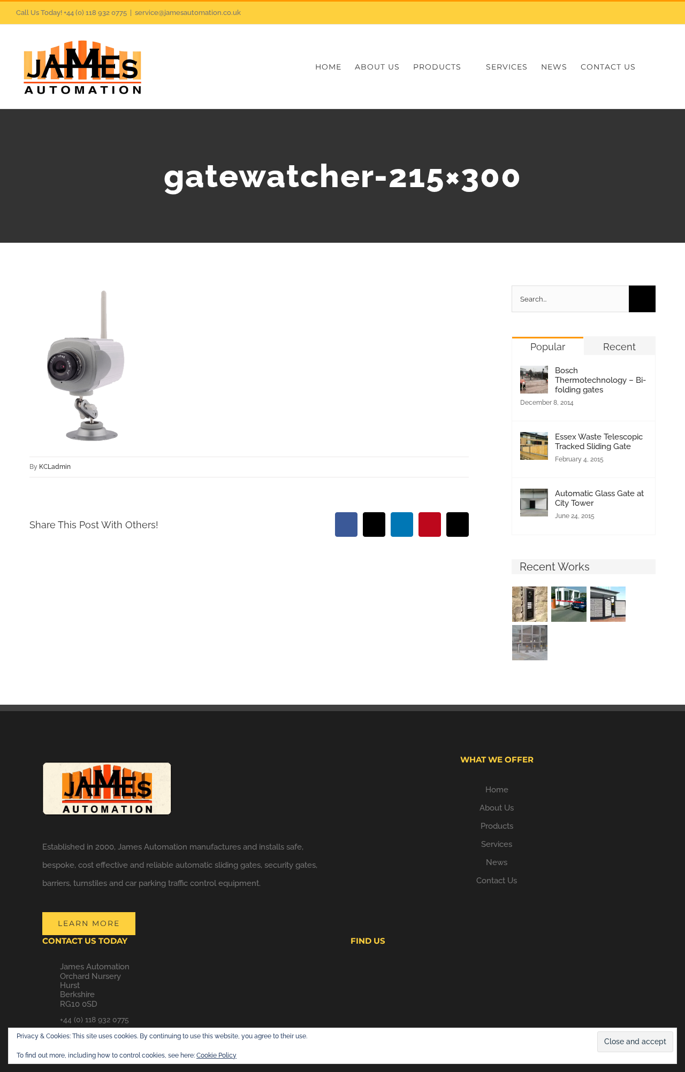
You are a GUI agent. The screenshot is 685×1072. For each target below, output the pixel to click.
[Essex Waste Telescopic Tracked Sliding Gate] (534, 441)
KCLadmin (55, 467)
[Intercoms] (530, 604)
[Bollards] (530, 642)
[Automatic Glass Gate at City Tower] (534, 498)
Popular (547, 346)
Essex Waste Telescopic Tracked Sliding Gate (599, 441)
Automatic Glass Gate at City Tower (599, 498)
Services (496, 844)
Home (496, 790)
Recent (619, 346)
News (496, 862)
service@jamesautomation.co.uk (188, 13)
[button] (652, 67)
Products (497, 826)
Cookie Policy (216, 1055)
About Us (497, 808)
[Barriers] (569, 604)
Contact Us (496, 880)
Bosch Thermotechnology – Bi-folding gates (600, 380)
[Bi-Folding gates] (608, 604)
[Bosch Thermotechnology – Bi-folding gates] (534, 375)
